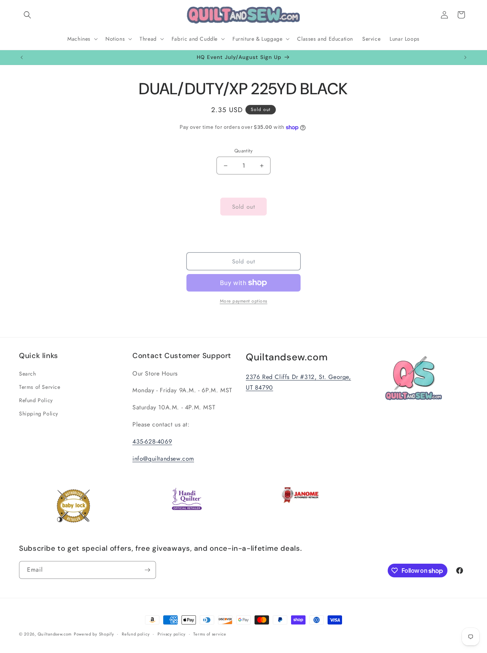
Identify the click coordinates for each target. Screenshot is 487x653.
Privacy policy (172, 634)
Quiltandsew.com (55, 634)
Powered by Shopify (94, 634)
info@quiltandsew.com (163, 458)
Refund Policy (36, 400)
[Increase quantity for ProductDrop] (261, 165)
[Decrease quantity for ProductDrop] (225, 165)
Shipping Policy (38, 413)
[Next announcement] (465, 57)
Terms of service (209, 634)
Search (27, 373)
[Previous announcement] (21, 57)
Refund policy (136, 634)
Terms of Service (39, 387)
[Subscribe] (147, 570)
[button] (27, 14)
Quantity (243, 150)
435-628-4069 (152, 441)
